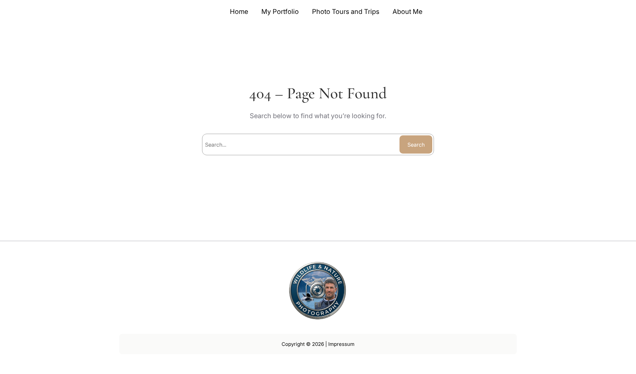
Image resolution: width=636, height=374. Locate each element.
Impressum (341, 344)
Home (239, 12)
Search (416, 144)
